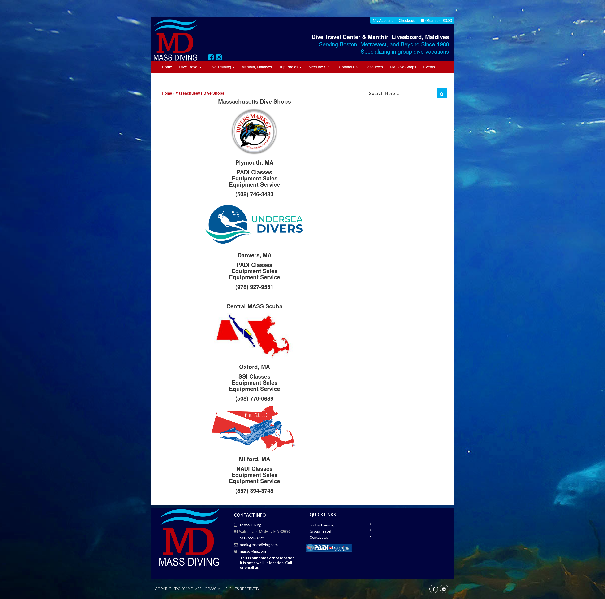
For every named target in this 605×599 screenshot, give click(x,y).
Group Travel (320, 531)
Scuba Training (322, 525)
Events (429, 67)
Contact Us (348, 67)
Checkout (407, 20)
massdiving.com (253, 551)
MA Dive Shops (403, 67)
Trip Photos (289, 67)
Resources (374, 67)
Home (167, 67)
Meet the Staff (320, 67)
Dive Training (220, 67)
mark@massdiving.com (259, 544)
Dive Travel (189, 67)
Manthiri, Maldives (257, 67)
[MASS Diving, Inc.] (178, 39)
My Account (383, 20)
